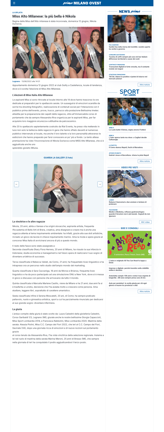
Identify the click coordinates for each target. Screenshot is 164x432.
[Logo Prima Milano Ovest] (82, 3)
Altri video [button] (145, 222)
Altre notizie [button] (145, 85)
